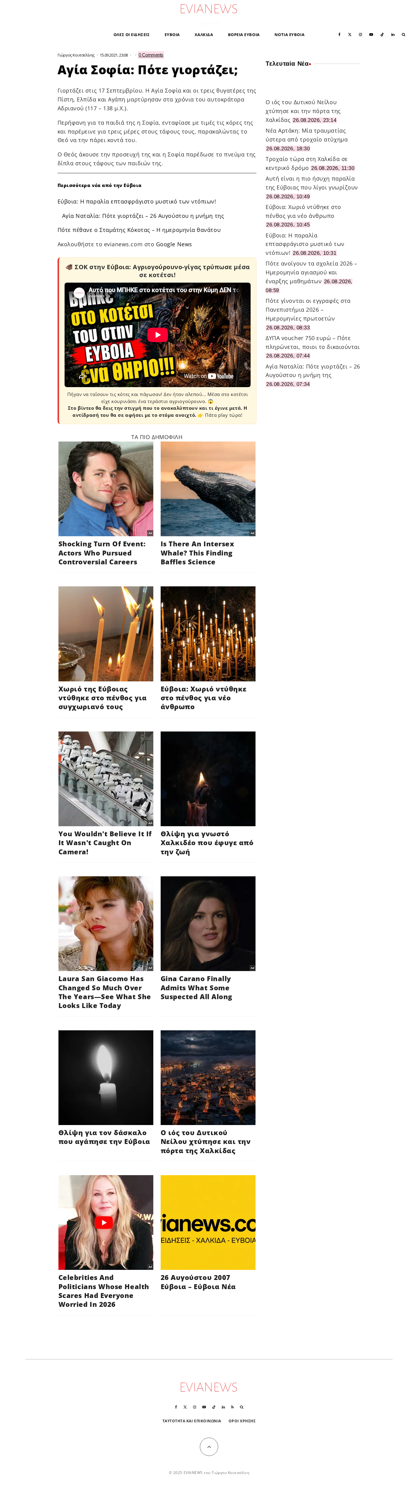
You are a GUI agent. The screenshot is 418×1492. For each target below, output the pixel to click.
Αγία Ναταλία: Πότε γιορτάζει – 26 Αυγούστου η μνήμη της (143, 215)
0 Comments (151, 54)
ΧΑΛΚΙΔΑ (204, 34)
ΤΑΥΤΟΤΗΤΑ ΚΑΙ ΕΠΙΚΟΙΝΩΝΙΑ (192, 1421)
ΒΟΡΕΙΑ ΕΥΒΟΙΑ (244, 34)
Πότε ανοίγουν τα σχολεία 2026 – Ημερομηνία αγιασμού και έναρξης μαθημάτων (311, 272)
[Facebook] (339, 34)
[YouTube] (371, 34)
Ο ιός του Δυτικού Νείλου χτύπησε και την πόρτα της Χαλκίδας (303, 110)
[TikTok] (382, 34)
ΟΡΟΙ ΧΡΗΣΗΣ (242, 1421)
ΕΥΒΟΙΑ (172, 34)
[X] (349, 34)
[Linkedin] (393, 34)
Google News (174, 244)
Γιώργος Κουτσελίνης (76, 55)
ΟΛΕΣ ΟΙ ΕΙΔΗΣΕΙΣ (132, 34)
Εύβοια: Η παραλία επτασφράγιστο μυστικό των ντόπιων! (137, 201)
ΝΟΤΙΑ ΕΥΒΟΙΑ (289, 34)
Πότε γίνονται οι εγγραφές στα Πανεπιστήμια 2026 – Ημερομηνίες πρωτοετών (308, 309)
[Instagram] (360, 34)
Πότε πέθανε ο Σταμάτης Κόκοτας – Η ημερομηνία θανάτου (139, 229)
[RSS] (232, 1407)
